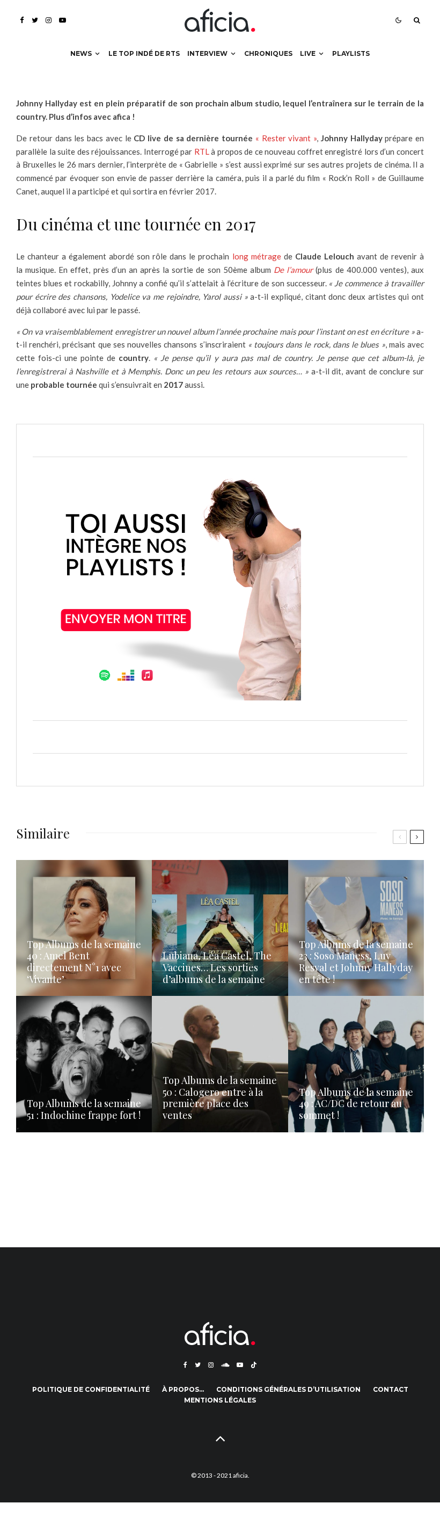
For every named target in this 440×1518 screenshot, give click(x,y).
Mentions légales (220, 1400)
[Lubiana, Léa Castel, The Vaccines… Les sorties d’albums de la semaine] (220, 928)
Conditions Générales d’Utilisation (288, 1389)
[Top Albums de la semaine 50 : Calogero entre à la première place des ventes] (220, 1064)
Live (308, 53)
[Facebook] (22, 20)
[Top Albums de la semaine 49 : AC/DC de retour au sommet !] (356, 1064)
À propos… (183, 1389)
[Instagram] (48, 20)
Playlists (351, 53)
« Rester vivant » (286, 138)
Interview (207, 53)
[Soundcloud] (225, 1365)
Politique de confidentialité (91, 1389)
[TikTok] (254, 1365)
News (81, 53)
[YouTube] (62, 20)
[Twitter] (35, 20)
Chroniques (268, 53)
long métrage (256, 256)
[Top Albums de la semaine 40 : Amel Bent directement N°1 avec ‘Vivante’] (84, 928)
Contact (390, 1389)
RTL (201, 151)
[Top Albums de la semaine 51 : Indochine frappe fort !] (84, 1064)
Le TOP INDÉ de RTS (144, 53)
